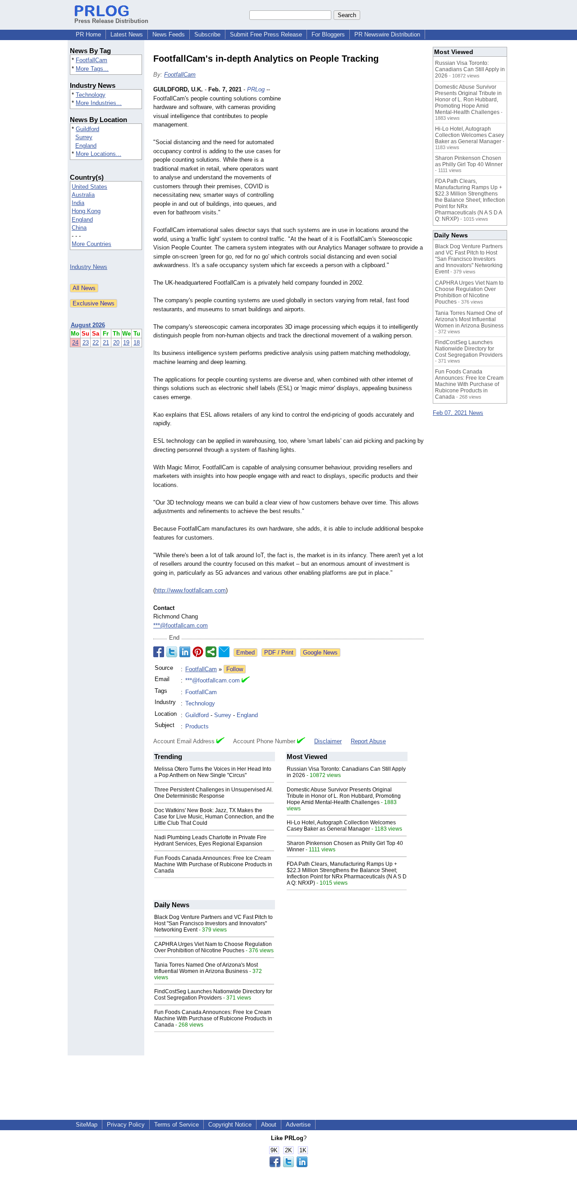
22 (95, 342)
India (78, 203)
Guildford (87, 129)
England (85, 145)
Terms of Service (176, 1124)
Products (197, 726)
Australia (83, 194)
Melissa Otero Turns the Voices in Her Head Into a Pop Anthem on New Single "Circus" (212, 772)
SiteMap (86, 1124)
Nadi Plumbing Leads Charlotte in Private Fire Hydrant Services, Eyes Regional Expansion (210, 840)
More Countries (91, 244)
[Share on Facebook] (158, 651)
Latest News (126, 34)
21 (106, 342)
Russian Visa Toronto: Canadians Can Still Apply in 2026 (470, 69)
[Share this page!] (288, 1165)
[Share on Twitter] (171, 651)
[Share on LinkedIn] (184, 651)
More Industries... (99, 103)
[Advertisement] (356, 151)
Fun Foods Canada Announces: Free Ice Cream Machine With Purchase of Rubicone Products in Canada (213, 864)
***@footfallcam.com (180, 625)
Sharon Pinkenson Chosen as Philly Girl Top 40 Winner (469, 161)
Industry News (88, 267)
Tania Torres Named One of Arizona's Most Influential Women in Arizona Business (206, 968)
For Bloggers (328, 34)
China (79, 227)
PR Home (88, 34)
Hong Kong (86, 211)
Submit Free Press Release (266, 34)
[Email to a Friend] (224, 651)
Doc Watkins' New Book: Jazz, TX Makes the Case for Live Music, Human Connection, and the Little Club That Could (214, 816)
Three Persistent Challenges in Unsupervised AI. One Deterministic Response (213, 792)
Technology (90, 94)
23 (85, 342)
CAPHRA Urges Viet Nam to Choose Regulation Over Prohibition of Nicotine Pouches (213, 947)
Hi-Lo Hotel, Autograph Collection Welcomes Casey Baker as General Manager (341, 825)
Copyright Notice (230, 1124)
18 (136, 342)
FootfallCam (91, 60)
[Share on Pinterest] (197, 651)
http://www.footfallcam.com (190, 590)
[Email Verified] (246, 680)
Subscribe (207, 34)
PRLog (256, 89)
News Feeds (168, 34)
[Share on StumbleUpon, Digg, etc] (211, 651)
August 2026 (88, 325)
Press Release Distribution (111, 21)
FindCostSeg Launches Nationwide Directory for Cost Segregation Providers (213, 994)
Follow (234, 669)
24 (75, 342)
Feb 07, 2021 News (458, 412)
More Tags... (92, 68)
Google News (320, 652)
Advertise (298, 1124)
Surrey (83, 137)
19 (126, 342)
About (268, 1124)
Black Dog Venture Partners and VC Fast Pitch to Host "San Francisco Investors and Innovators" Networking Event (213, 923)
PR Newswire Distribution (387, 34)
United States (89, 186)
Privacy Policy (126, 1124)
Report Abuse (368, 741)
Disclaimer (328, 741)
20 (116, 342)
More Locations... (98, 153)
